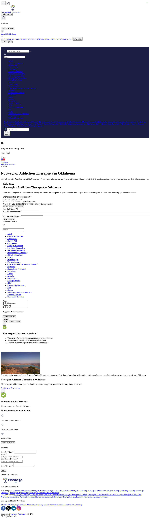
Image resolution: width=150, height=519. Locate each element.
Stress (10, 112)
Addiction (12, 95)
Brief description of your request (17, 197)
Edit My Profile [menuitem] (14, 39)
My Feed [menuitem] (4, 39)
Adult (10, 61)
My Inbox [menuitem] (23, 39)
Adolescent (12, 65)
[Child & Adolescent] (15, 303)
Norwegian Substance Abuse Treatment (44, 493)
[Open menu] (3, 3)
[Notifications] (3, 18)
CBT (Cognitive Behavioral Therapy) (22, 88)
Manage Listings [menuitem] (44, 39)
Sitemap (79, 505)
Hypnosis (11, 91)
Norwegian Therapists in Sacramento (40, 497)
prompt (11, 219)
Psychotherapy (13, 86)
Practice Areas (10, 221)
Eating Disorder (14, 103)
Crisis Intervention (15, 80)
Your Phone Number (12, 211)
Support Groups (14, 116)
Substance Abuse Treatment (18, 114)
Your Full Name (10, 209)
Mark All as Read (7, 28)
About (3, 505)
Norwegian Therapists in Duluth (75, 495)
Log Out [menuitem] (79, 39)
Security (67, 505)
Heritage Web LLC (18, 514)
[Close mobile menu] (8, 3)
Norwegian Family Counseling (116, 491)
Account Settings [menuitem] (65, 39)
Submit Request (14, 322)
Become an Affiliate (25, 505)
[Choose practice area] (4, 224)
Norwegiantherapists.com (10, 12)
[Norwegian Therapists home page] (12, 10)
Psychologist (13, 84)
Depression (12, 101)
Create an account (8, 443)
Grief (10, 105)
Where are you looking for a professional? (21, 204)
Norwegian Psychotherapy (20, 493)
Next (5, 219)
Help (35, 505)
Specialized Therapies (16, 93)
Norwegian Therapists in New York (128, 495)
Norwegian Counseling (78, 491)
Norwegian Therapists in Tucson (96, 497)
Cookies (46, 505)
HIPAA (73, 505)
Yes (3, 153)
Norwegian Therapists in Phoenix (13, 497)
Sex (9, 110)
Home (3, 157)
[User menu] (2, 36)
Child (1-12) (13, 67)
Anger (10, 97)
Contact (9, 505)
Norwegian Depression (96, 491)
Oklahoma (4, 163)
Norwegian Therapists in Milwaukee (101, 495)
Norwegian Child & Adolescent (57, 491)
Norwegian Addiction (22, 491)
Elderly (11, 82)
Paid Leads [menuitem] (55, 39)
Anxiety (11, 99)
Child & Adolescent (15, 63)
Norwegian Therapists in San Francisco (68, 497)
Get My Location (46, 204)
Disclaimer (59, 505)
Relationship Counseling (17, 78)
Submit (6, 319)
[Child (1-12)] (15, 307)
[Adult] (15, 301)
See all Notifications (8, 34)
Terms (52, 505)
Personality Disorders (16, 107)
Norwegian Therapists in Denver (50, 495)
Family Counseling (15, 72)
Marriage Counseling (16, 76)
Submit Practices (9, 316)
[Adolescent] (15, 305)
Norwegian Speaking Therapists (26, 495)
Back (5, 322)
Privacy (40, 505)
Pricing (15, 505)
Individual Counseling (16, 74)
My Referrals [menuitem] (33, 39)
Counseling (12, 70)
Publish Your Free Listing (10, 388)
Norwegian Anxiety (38, 491)
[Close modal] (3, 390)
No (8, 153)
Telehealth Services (15, 118)
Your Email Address (12, 216)
